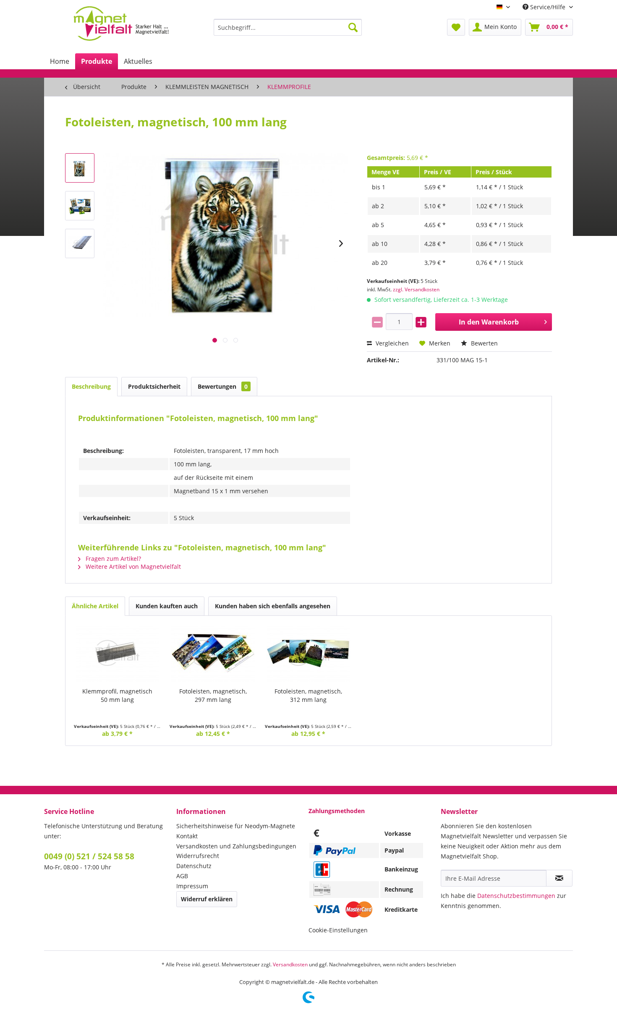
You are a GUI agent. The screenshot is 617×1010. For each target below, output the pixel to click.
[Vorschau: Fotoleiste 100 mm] (79, 168)
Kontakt (187, 836)
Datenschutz (194, 866)
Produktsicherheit (154, 386)
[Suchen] (353, 27)
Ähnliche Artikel (95, 606)
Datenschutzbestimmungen (516, 896)
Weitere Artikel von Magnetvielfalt (132, 566)
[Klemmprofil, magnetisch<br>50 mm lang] (117, 653)
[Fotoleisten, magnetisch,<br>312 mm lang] (308, 653)
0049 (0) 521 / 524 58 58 (89, 856)
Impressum (192, 886)
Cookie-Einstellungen (338, 930)
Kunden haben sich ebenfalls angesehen (272, 606)
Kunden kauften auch (167, 606)
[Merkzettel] (456, 27)
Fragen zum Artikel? (112, 559)
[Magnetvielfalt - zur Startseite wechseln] (121, 23)
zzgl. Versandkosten (416, 289)
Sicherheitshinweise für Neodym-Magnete (235, 826)
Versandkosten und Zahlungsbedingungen (236, 846)
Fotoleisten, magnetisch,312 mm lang (308, 695)
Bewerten (483, 343)
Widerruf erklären (207, 899)
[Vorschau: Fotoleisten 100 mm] (79, 243)
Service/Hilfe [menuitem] (547, 7)
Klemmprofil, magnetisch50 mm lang (117, 695)
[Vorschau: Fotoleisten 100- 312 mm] (79, 205)
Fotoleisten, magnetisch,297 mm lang (213, 695)
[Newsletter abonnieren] (559, 878)
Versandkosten (290, 964)
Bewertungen (223, 386)
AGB (182, 876)
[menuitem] (288, 27)
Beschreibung (91, 386)
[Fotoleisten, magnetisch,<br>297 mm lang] (213, 653)
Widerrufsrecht (197, 856)
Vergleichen (391, 343)
